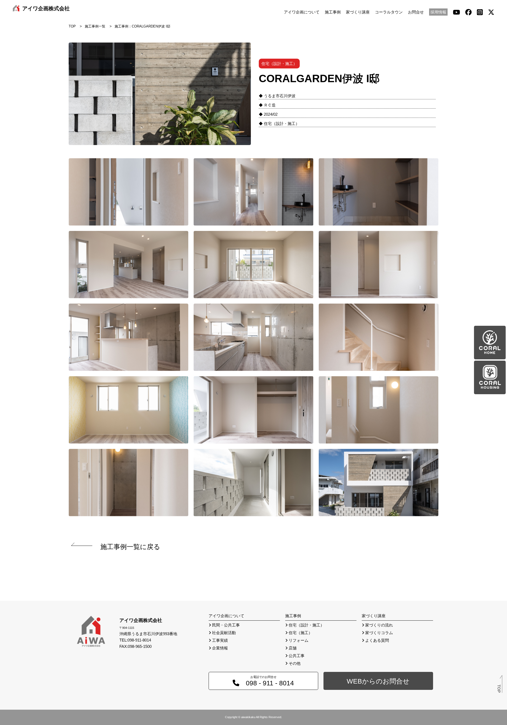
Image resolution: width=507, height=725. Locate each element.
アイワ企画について (302, 12)
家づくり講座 (358, 12)
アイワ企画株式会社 (46, 8)
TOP (72, 26)
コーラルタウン (389, 12)
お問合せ (416, 12)
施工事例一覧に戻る (130, 546)
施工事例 (333, 12)
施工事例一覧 (95, 26)
